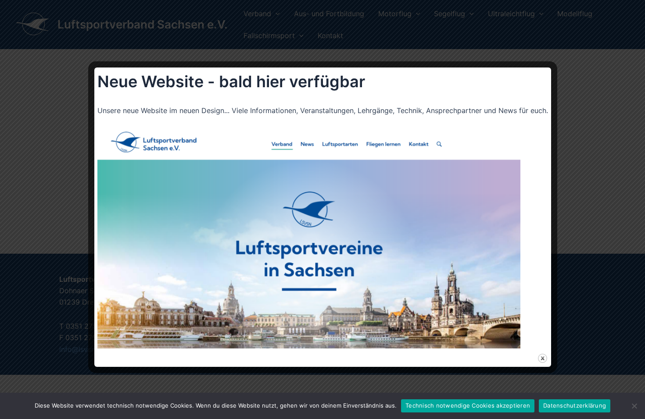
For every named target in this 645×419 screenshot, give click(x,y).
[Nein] (634, 405)
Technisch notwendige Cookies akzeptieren (467, 405)
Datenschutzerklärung (574, 405)
